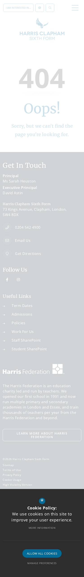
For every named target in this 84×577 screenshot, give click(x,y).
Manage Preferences (42, 563)
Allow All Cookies (42, 553)
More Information (42, 527)
